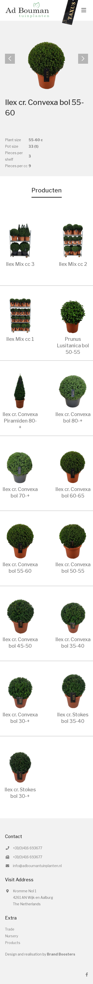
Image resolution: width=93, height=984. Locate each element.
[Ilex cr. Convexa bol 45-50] (20, 615)
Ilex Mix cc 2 (73, 264)
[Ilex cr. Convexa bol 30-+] (20, 690)
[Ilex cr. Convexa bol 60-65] (73, 465)
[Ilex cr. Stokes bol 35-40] (73, 690)
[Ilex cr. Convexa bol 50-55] (73, 540)
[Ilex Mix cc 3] (20, 240)
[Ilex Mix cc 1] (20, 315)
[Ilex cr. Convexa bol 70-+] (20, 465)
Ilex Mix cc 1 (20, 339)
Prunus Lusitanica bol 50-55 (73, 345)
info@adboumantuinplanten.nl (37, 866)
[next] (83, 59)
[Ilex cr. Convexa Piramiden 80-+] (20, 390)
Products (12, 943)
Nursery (11, 936)
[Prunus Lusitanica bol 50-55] (73, 315)
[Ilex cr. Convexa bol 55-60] (20, 540)
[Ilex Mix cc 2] (73, 240)
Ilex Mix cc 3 (20, 264)
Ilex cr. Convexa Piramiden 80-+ (20, 420)
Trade (9, 929)
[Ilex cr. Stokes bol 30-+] (20, 766)
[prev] (10, 59)
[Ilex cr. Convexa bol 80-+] (73, 390)
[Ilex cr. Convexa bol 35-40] (73, 615)
